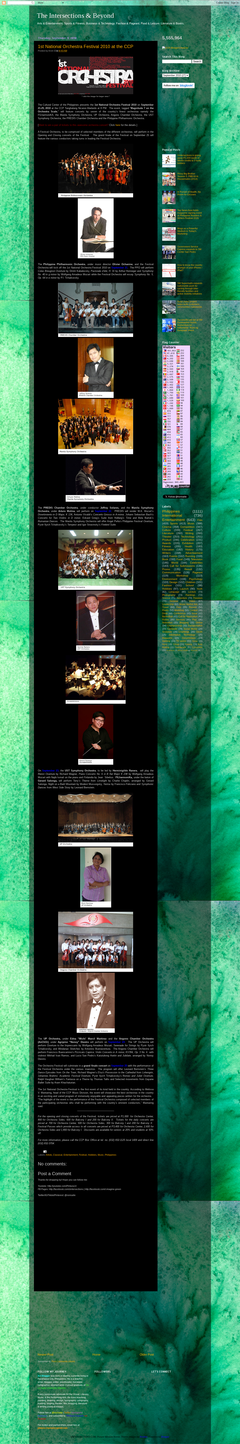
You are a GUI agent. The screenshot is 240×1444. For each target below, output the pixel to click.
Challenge (184, 632)
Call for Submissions (182, 565)
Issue (194, 613)
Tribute (176, 644)
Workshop (182, 575)
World (174, 562)
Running (190, 556)
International (172, 515)
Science (166, 598)
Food (179, 559)
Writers (166, 552)
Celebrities (196, 562)
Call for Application (188, 616)
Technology (187, 536)
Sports (174, 523)
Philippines (110, 1155)
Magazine (167, 638)
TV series (181, 641)
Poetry (165, 610)
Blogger (165, 1437)
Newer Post (45, 1354)
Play (194, 619)
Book (165, 559)
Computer (172, 629)
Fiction (165, 619)
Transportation (195, 625)
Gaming (166, 641)
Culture (166, 529)
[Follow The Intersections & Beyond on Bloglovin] (178, 87)
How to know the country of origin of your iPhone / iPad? (189, 267)
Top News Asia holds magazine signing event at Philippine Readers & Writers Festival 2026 (189, 214)
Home (96, 1354)
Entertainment (71, 1155)
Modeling (179, 610)
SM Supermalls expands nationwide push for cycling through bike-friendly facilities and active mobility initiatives (189, 288)
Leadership (168, 604)
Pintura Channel (75, 1416)
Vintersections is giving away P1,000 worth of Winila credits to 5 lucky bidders (189, 159)
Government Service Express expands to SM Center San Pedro (189, 249)
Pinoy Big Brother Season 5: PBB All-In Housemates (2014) (187, 176)
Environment (169, 578)
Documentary (189, 638)
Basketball (167, 616)
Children (190, 582)
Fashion (167, 585)
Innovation (170, 650)
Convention (197, 647)
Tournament (180, 647)
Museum (194, 650)
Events (173, 556)
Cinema (166, 526)
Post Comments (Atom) (63, 1361)
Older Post (147, 1354)
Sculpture (167, 632)
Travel (165, 607)
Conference (180, 613)
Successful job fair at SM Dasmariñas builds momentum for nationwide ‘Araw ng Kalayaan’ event (189, 325)
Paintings (190, 595)
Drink (165, 613)
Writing (189, 533)
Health (188, 546)
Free (178, 607)
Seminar (174, 601)
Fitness (166, 546)
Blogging (184, 622)
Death (199, 632)
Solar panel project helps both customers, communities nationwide (189, 304)
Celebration (187, 539)
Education (168, 549)
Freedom (197, 598)
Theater (167, 536)
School (190, 585)
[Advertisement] (95, 1322)
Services (180, 619)
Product (166, 539)
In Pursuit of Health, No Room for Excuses (189, 193)
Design (173, 582)
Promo (166, 569)
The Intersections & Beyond (75, 15)
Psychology (195, 578)
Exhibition (188, 543)
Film (199, 520)
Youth (199, 589)
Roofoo (143, 1437)
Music (101, 1155)
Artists (49, 1155)
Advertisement (193, 552)
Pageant (197, 572)
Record (192, 607)
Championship (174, 625)
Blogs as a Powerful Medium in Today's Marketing (187, 231)
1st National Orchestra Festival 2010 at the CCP (85, 46)
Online (199, 622)
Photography (168, 595)
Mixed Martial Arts (188, 604)
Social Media (190, 629)
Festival (83, 1155)
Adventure (182, 598)
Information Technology (182, 635)
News (164, 644)
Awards (166, 543)
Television (196, 559)
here (118, 125)
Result (188, 569)
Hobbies (92, 1155)
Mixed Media (183, 650)
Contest (193, 610)
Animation (167, 622)
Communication (171, 572)
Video (192, 601)
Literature (168, 533)
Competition (187, 526)
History (189, 549)
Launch (184, 588)
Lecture (192, 592)
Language (174, 592)
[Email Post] (44, 1151)
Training (188, 644)
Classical (57, 1155)
